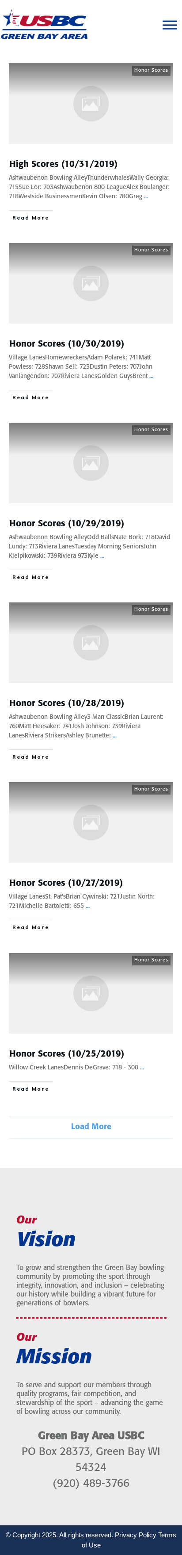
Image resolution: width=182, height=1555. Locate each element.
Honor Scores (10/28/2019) (66, 703)
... (146, 196)
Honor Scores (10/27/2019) (66, 883)
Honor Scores (151, 70)
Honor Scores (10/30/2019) (66, 344)
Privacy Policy (135, 1535)
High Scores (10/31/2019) (63, 164)
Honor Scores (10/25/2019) (66, 1054)
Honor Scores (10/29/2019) (66, 524)
